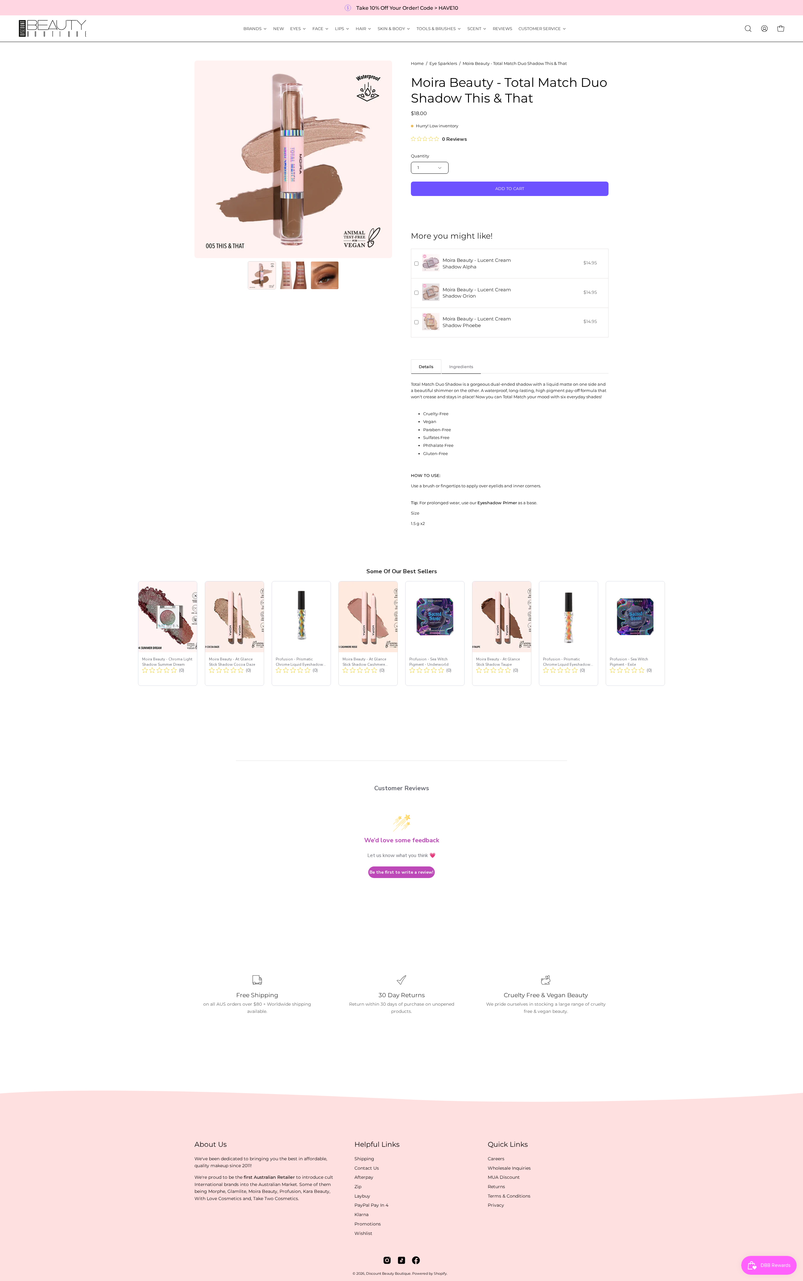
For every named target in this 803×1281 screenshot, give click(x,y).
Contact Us (366, 1168)
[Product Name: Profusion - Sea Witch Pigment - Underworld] (435, 633)
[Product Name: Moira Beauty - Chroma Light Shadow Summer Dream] (167, 633)
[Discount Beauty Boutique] (53, 28)
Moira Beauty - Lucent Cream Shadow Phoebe (477, 322)
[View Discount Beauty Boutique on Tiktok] (401, 1260)
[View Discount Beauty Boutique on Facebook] (416, 1260)
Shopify (440, 1274)
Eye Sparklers (443, 63)
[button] (748, 28)
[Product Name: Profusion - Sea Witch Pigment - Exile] (635, 633)
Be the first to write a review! (401, 872)
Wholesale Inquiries (509, 1168)
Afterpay (363, 1177)
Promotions (367, 1224)
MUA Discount (504, 1177)
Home (417, 63)
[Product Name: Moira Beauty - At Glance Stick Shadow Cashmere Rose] (368, 633)
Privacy (496, 1205)
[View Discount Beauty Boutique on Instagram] (387, 1260)
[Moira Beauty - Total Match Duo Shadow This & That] (262, 275)
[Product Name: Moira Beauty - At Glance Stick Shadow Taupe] (501, 633)
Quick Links (508, 1144)
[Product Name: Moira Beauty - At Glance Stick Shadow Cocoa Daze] (234, 633)
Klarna (361, 1214)
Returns (496, 1186)
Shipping (364, 1159)
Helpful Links (377, 1144)
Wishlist (363, 1233)
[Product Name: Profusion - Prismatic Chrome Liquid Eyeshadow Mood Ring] (568, 633)
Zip (357, 1186)
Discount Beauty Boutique (388, 1274)
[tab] (426, 366)
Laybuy (362, 1196)
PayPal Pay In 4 (371, 1205)
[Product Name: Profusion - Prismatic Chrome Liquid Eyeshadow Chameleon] (301, 633)
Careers (496, 1159)
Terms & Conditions (509, 1196)
